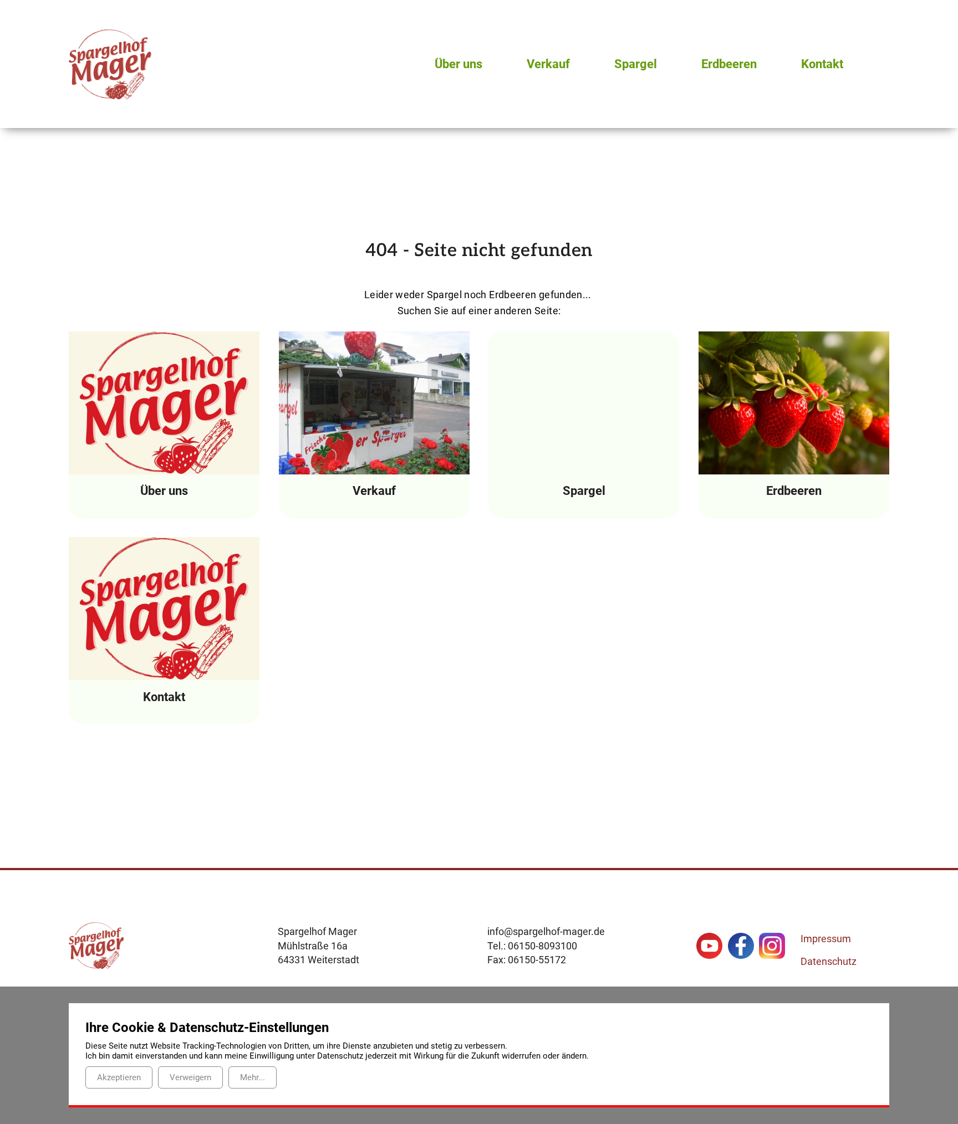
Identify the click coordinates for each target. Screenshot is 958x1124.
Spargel (635, 64)
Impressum (826, 938)
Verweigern (190, 1077)
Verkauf (548, 64)
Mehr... (252, 1077)
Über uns (458, 64)
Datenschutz (829, 961)
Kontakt (822, 64)
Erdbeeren (729, 64)
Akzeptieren (119, 1077)
